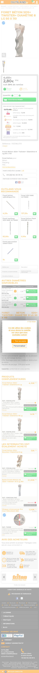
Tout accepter (20, 341)
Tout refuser (32, 321)
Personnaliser (19, 346)
